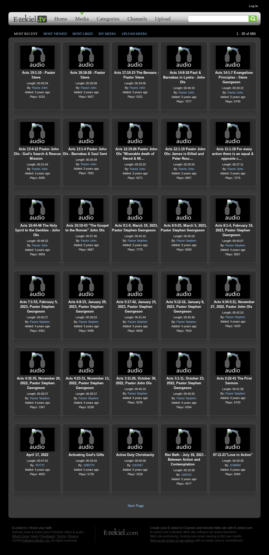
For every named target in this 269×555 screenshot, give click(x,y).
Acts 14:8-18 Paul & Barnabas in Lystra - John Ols (184, 77)
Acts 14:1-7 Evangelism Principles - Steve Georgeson (234, 77)
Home (60, 18)
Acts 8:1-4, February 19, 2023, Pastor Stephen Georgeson (234, 230)
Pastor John (40, 87)
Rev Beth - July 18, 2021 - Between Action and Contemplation (185, 459)
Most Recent (26, 34)
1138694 (235, 465)
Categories (108, 18)
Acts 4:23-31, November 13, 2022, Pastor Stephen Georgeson (88, 383)
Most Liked (83, 34)
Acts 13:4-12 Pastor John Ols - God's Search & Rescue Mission (37, 153)
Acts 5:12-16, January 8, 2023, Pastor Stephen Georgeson (185, 306)
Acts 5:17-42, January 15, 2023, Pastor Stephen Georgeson (136, 306)
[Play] (37, 50)
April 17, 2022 (37, 455)
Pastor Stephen (137, 240)
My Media (107, 34)
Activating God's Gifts (86, 455)
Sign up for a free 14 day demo (172, 540)
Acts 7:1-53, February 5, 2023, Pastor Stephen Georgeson (39, 306)
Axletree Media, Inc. (36, 540)
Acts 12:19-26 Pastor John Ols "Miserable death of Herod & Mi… (136, 153)
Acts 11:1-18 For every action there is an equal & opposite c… (233, 153)
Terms (61, 536)
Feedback (47, 536)
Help (34, 536)
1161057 (137, 465)
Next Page (136, 506)
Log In (253, 6)
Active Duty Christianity (135, 455)
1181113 (186, 474)
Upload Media (134, 34)
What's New (20, 536)
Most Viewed (55, 34)
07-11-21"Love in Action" (233, 455)
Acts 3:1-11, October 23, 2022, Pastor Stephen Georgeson (185, 383)
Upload (162, 18)
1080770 (88, 465)
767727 (40, 465)
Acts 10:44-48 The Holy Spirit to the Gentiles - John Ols (37, 230)
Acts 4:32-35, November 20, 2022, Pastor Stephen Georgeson (39, 383)
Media (82, 18)
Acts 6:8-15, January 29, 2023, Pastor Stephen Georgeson (87, 306)
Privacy (73, 536)
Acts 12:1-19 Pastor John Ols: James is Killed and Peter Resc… (184, 153)
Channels (137, 18)
